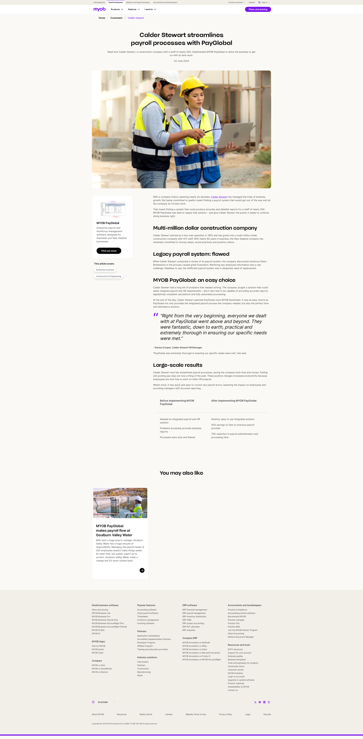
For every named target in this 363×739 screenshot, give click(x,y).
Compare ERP (189, 638)
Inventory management (148, 620)
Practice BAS (234, 626)
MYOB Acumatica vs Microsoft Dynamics (201, 652)
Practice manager (236, 620)
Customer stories (235, 669)
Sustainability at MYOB (238, 686)
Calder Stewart (219, 196)
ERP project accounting (193, 623)
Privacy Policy (225, 714)
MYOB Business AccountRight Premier (109, 626)
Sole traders (142, 662)
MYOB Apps (98, 641)
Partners (141, 631)
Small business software (105, 605)
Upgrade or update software (241, 680)
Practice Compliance (237, 609)
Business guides (235, 656)
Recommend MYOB (237, 616)
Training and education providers (152, 649)
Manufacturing (144, 672)
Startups (141, 665)
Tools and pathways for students (243, 663)
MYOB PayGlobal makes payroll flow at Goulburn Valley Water (114, 530)
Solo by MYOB (98, 646)
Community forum (236, 666)
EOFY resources (235, 649)
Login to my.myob (236, 676)
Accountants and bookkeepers (244, 605)
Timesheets (142, 616)
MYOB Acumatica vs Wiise (194, 646)
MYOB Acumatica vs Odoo (194, 649)
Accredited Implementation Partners (154, 639)
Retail (139, 675)
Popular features (146, 605)
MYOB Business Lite (101, 613)
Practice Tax (233, 623)
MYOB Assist (98, 649)
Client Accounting (236, 633)
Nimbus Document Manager (241, 637)
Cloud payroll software (147, 613)
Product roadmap (236, 683)
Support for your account (239, 652)
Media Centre (146, 714)
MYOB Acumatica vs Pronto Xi (196, 656)
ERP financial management (194, 609)
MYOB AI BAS (98, 630)
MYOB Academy (235, 673)
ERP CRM (186, 620)
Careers (169, 714)
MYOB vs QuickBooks (102, 668)
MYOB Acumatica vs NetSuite (196, 642)
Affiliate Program (145, 646)
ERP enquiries (188, 630)
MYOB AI (96, 633)
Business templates (237, 659)
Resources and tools (239, 644)
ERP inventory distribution (194, 616)
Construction (143, 668)
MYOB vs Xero (98, 665)
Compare (97, 660)
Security (267, 714)
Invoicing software (145, 623)
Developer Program (146, 642)
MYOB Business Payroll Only (105, 620)
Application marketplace (148, 636)
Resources (122, 714)
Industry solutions (147, 657)
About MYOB (98, 714)
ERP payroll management (194, 613)
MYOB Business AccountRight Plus (108, 623)
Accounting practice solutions (241, 613)
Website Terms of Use (196, 714)
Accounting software (146, 609)
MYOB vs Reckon (100, 672)
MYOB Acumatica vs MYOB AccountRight (201, 659)
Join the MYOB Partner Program (243, 630)
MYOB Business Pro (101, 616)
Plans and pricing (100, 609)
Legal (247, 714)
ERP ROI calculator (191, 626)
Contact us (233, 690)
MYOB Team (97, 652)
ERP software (189, 605)
